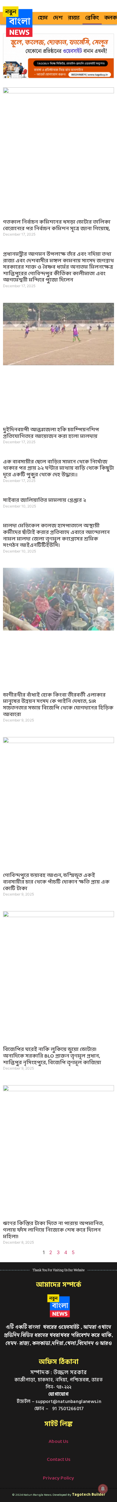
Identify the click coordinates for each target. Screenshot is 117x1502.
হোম (43, 18)
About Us (58, 1441)
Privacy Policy (58, 1478)
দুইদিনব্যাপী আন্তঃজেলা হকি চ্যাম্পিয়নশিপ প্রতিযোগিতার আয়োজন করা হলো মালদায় (51, 433)
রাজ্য (74, 18)
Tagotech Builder (88, 1494)
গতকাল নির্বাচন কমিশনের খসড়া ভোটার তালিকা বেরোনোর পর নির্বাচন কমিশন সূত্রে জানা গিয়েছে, (56, 225)
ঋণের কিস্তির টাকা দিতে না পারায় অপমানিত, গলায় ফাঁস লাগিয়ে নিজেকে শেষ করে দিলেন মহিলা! (53, 1230)
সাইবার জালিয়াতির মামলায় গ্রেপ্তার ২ (44, 500)
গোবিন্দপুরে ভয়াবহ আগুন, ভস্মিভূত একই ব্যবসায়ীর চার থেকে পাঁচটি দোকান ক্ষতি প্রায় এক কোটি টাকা (56, 882)
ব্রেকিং (92, 18)
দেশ (58, 18)
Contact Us (58, 1459)
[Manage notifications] (103, 1489)
